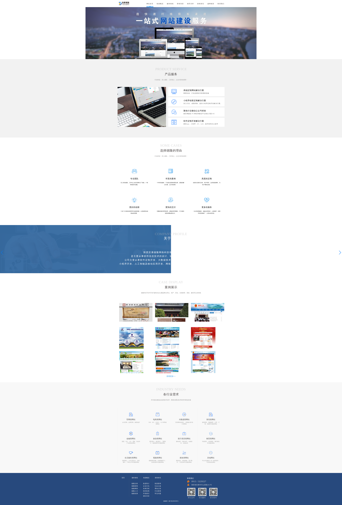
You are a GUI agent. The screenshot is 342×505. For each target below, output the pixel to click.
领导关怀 (190, 4)
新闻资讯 (200, 4)
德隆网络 (135, 488)
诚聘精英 (210, 4)
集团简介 (146, 483)
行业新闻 (158, 491)
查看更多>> (171, 376)
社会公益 (158, 486)
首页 (123, 477)
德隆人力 (135, 491)
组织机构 (146, 491)
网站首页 (150, 4)
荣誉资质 (180, 4)
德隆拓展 (135, 493)
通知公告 (158, 488)
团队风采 (146, 496)
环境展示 (146, 493)
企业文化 (146, 486)
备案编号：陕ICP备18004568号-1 (171, 501)
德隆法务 (135, 483)
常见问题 (158, 493)
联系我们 (221, 4)
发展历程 (146, 488)
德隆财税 (135, 486)
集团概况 (160, 4)
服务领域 (170, 4)
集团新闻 (158, 483)
